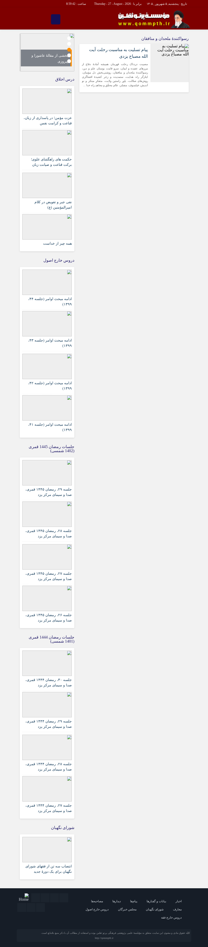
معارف (177, 909)
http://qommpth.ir (104, 938)
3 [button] (69, 50)
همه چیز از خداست (57, 243)
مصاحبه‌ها (97, 901)
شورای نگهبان (155, 909)
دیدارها (116, 901)
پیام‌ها (133, 901)
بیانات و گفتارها (156, 901)
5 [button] (69, 61)
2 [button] (69, 44)
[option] (47, 52)
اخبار (179, 901)
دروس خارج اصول (97, 909)
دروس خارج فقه (171, 917)
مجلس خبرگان (127, 909)
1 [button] (69, 38)
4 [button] (69, 55)
